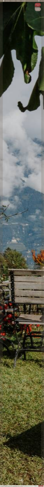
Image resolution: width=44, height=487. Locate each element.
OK (40, 485)
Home (3, 0)
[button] (1, 243)
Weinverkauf (38, 9)
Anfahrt (38, 1)
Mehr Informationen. (20, 486)
